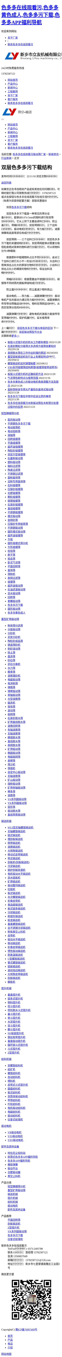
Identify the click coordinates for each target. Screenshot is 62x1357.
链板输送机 (14, 966)
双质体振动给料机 (18, 1096)
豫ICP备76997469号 (26, 1329)
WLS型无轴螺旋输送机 (20, 827)
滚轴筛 (11, 435)
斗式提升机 (14, 1048)
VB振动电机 (14, 1132)
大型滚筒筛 (14, 699)
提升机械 (6, 988)
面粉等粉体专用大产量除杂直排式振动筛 (30, 389)
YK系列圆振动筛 (17, 803)
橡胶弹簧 (13, 1164)
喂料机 (11, 1081)
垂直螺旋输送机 (16, 924)
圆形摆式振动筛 (16, 531)
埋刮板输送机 (15, 839)
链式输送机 (14, 835)
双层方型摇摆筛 (16, 454)
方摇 (10, 539)
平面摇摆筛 (14, 443)
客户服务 (13, 99)
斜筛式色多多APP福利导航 (23, 1157)
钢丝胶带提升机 (16, 1037)
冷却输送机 (14, 912)
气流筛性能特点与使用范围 (23, 378)
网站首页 (13, 80)
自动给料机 (14, 1077)
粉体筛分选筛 (15, 625)
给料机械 (6, 1059)
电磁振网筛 (14, 756)
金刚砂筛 (13, 520)
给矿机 (11, 1069)
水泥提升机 (14, 1021)
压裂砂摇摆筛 (15, 489)
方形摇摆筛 (14, 547)
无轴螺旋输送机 (16, 831)
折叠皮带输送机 (16, 947)
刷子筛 (11, 554)
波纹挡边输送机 (16, 970)
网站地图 (6, 1354)
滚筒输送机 (14, 846)
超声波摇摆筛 (15, 446)
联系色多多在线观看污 (20, 44)
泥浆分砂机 (14, 637)
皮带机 (11, 935)
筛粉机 (11, 574)
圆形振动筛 (14, 609)
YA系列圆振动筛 (17, 799)
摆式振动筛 (14, 516)
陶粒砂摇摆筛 (15, 450)
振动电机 (6, 1126)
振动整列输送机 (16, 885)
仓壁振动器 (14, 1172)
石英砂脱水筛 (15, 718)
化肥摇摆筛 (14, 493)
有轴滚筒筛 (14, 729)
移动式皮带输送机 (18, 854)
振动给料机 (14, 1115)
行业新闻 (6, 158)
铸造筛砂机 (14, 645)
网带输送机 (14, 843)
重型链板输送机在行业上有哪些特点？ (32, 356)
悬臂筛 (11, 760)
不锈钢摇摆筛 (15, 512)
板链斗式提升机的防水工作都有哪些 (28, 342)
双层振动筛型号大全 (30, 332)
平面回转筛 (14, 566)
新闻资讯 (53, 154)
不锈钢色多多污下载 (19, 423)
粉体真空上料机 (16, 931)
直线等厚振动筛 (16, 814)
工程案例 (13, 91)
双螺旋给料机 (15, 1065)
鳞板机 (11, 982)
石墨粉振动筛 (15, 458)
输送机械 (6, 821)
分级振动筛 (14, 629)
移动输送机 (14, 943)
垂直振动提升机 (16, 1041)
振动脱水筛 (14, 810)
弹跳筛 (11, 687)
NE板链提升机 (16, 1033)
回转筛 (11, 597)
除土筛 (11, 652)
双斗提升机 (14, 1025)
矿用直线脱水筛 (16, 722)
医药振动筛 (14, 419)
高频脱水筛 (14, 745)
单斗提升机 (14, 1018)
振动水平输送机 (16, 939)
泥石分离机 (14, 664)
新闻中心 (13, 87)
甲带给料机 (14, 1100)
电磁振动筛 (14, 679)
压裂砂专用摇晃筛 (18, 524)
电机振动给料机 (16, 1108)
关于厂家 (13, 37)
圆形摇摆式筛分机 (18, 543)
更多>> (15, 335)
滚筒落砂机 (14, 675)
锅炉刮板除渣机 (16, 870)
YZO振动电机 (15, 1140)
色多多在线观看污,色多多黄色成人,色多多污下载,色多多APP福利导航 (30, 15)
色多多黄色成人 (16, 612)
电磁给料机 (14, 1111)
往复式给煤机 (15, 1119)
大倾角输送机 (15, 850)
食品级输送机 (15, 904)
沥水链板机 (14, 877)
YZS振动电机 (15, 1136)
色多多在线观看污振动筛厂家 (29, 154)
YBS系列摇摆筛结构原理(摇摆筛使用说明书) (33, 367)
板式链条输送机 (16, 908)
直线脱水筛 (14, 741)
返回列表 (6, 182)
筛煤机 (11, 768)
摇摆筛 (11, 581)
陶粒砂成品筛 (15, 641)
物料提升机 (14, 1002)
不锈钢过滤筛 (15, 473)
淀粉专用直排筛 (16, 481)
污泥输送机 (14, 866)
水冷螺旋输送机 (16, 897)
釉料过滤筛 (14, 466)
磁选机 (11, 702)
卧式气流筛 (14, 562)
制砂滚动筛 (14, 648)
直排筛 (11, 570)
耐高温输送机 (15, 955)
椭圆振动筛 (14, 753)
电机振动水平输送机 (19, 874)
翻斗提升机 (14, 1029)
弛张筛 (11, 706)
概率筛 (11, 672)
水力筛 (11, 668)
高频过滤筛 (14, 578)
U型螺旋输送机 (16, 958)
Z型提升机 (13, 1052)
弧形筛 (11, 807)
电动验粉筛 (14, 431)
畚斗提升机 (14, 1014)
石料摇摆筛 (14, 485)
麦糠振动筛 (14, 601)
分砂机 (11, 633)
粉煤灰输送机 (15, 916)
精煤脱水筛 (14, 737)
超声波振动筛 (15, 585)
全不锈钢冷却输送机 (19, 928)
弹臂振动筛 (14, 691)
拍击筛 (11, 558)
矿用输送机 (14, 881)
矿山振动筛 (14, 780)
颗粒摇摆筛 (14, 497)
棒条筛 (11, 791)
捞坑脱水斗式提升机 (19, 1010)
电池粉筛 (13, 683)
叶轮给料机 (14, 1104)
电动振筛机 (14, 427)
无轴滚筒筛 (14, 733)
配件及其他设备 (10, 1146)
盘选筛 (11, 656)
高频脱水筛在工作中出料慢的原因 (27, 353)
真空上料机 (14, 1176)
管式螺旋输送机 (16, 962)
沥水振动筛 (14, 593)
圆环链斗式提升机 (18, 1045)
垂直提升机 (14, 994)
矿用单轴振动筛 (16, 787)
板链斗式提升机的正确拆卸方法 (25, 374)
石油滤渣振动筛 (16, 589)
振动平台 (13, 1168)
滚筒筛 (11, 795)
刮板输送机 (14, 978)
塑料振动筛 (14, 462)
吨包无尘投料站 (16, 1153)
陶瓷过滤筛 (14, 470)
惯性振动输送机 (16, 951)
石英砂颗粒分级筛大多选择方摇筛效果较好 (32, 346)
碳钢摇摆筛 (14, 500)
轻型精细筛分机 (10, 413)
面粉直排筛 (14, 477)
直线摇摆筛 (14, 508)
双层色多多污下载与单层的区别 (35, 328)
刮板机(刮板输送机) (19, 862)
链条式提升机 (15, 998)
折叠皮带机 (14, 901)
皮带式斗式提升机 (18, 1084)
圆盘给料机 (14, 1088)
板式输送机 (14, 893)
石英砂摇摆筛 (15, 504)
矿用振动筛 (14, 749)
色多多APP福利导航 (19, 1160)
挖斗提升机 (14, 1006)
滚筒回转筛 (14, 726)
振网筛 (11, 714)
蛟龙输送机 (14, 920)
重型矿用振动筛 (10, 619)
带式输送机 (14, 858)
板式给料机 (14, 1092)
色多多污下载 (19, 207)
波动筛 (11, 710)
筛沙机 (11, 764)
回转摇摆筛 (14, 439)
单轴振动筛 (14, 695)
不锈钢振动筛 (15, 527)
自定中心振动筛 (16, 772)
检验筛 (11, 551)
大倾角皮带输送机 (18, 974)
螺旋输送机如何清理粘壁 (22, 363)
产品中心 (13, 83)
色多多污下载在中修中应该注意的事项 (29, 396)
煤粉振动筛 (14, 783)
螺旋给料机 (14, 1073)
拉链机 (11, 889)
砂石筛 (11, 660)
